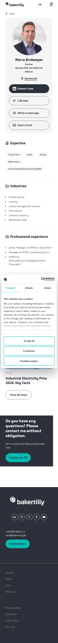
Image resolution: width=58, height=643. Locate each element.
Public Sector (13, 162)
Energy (43, 155)
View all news (18, 395)
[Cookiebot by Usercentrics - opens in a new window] (41, 279)
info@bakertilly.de (16, 535)
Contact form (17, 544)
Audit (29, 155)
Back (12, 13)
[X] (29, 517)
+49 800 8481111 (15, 531)
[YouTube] (44, 517)
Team (9, 579)
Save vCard (24, 125)
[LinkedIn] (14, 517)
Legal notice (12, 620)
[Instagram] (22, 517)
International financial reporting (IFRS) (24, 169)
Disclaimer (11, 614)
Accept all (29, 340)
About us (11, 591)
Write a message (28, 113)
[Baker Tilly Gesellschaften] (27, 501)
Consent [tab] (10, 287)
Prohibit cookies (29, 361)
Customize (29, 351)
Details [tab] (29, 287)
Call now (22, 100)
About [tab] (47, 287)
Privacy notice (13, 608)
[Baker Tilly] (15, 4)
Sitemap (10, 626)
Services (10, 572)
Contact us (16, 457)
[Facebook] (36, 517)
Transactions (14, 155)
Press (8, 585)
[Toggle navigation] (49, 4)
